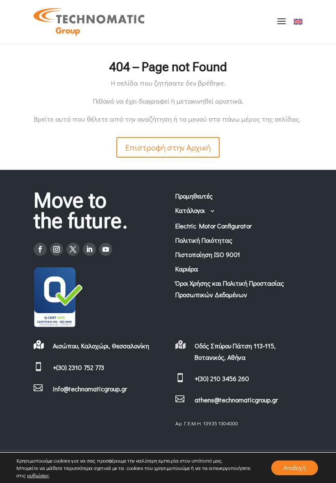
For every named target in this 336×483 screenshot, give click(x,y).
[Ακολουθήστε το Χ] (72, 249)
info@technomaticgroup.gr (90, 388)
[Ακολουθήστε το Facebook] (40, 249)
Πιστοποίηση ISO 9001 (207, 254)
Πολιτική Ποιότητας (203, 240)
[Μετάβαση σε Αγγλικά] (298, 22)
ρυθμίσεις (38, 475)
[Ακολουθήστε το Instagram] (56, 249)
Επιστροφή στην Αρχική (168, 147)
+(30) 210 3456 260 (222, 378)
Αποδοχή (295, 468)
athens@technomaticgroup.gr (236, 399)
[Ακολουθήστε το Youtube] (105, 249)
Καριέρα (186, 268)
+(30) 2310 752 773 (78, 367)
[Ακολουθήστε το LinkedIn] (89, 249)
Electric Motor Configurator (213, 225)
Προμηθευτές (194, 196)
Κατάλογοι (190, 210)
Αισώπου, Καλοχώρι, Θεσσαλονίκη (101, 345)
